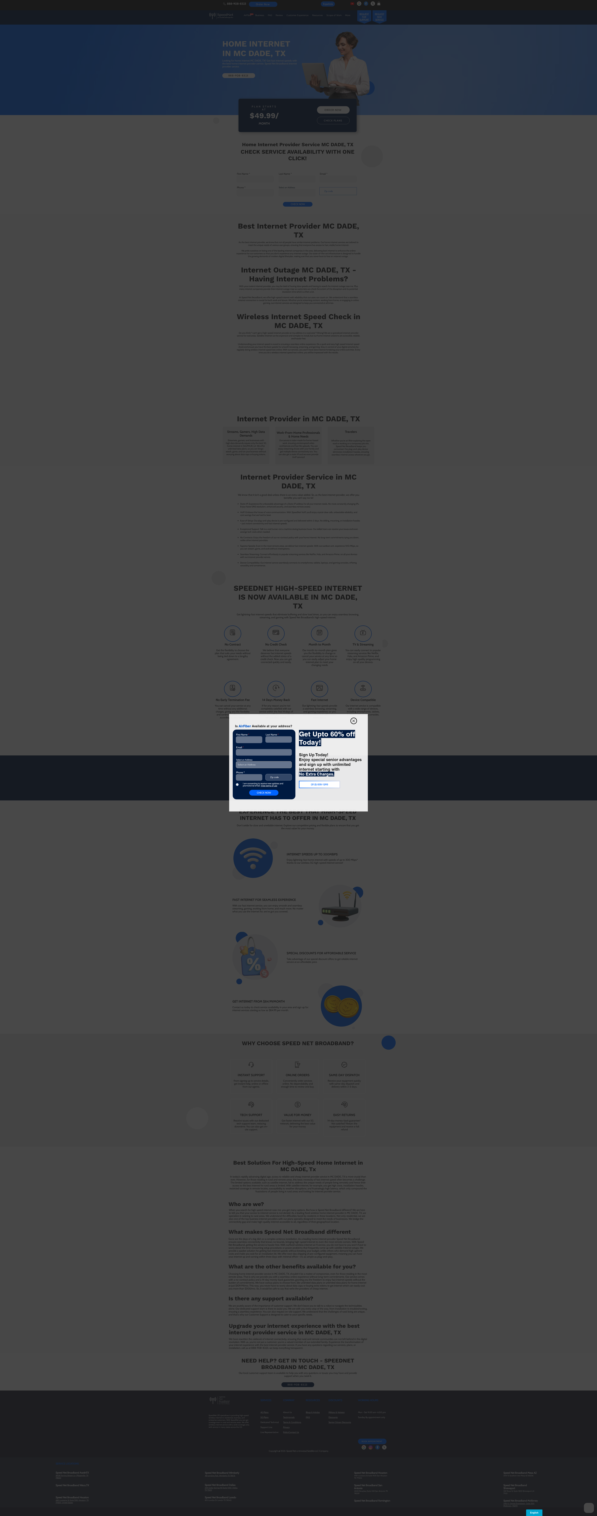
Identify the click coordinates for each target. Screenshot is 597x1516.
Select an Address (244, 760)
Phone (239, 772)
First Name (242, 734)
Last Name (271, 734)
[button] (353, 721)
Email (239, 747)
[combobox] (264, 764)
